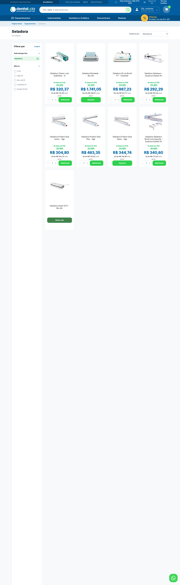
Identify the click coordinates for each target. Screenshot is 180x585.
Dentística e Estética (79, 18)
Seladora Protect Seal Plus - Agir (90, 138)
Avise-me (59, 220)
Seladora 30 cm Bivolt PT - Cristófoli (122, 74)
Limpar (37, 46)
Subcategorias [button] (20, 53)
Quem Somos (96, 2)
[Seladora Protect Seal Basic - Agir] (122, 120)
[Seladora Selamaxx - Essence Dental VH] (153, 57)
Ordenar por (134, 34)
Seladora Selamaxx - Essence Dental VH (154, 74)
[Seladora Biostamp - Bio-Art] (91, 57)
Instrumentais (54, 18)
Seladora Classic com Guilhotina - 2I (59, 74)
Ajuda (85, 2)
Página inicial (17, 24)
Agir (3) (20, 76)
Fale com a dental (72, 2)
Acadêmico (48, 2)
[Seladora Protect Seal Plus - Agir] (91, 120)
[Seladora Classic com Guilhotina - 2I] (59, 57)
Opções (90, 100)
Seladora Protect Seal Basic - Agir (122, 138)
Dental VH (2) (22, 89)
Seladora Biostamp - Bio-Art (91, 74)
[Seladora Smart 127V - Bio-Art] (59, 185)
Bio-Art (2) (21, 80)
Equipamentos (30, 24)
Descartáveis (103, 18)
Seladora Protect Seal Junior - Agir (59, 138)
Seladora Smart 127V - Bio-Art (59, 207)
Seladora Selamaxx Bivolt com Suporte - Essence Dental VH (153, 139)
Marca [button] (17, 66)
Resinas (122, 18)
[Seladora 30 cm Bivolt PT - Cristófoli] (122, 57)
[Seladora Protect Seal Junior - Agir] (59, 120)
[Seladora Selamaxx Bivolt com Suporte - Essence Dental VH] (153, 120)
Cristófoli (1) (21, 85)
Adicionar (65, 100)
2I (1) (19, 71)
